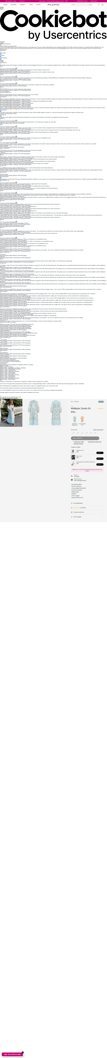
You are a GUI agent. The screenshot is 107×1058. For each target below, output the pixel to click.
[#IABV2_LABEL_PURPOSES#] (7, 370)
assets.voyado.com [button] (4, 149)
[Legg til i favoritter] (102, 438)
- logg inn (82, 1)
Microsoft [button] (2, 201)
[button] (53, 92)
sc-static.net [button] (3, 166)
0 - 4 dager (11, 1)
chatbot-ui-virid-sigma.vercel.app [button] (8, 323)
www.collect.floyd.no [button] (5, 307)
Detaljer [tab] (2, 42)
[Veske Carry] (73, 457)
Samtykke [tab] (2, 41)
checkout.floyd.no (4, 362)
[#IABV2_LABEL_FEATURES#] (7, 373)
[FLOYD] (53, 4)
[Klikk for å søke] (90, 4)
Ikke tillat (2, 398)
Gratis (22, 1)
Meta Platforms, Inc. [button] (5, 181)
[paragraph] (53, 388)
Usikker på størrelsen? (98, 429)
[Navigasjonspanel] (72, 433)
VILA (72, 406)
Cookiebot (30, 364)
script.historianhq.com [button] (5, 338)
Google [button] (1, 75)
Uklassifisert (3, 320)
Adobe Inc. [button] (2, 119)
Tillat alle (16, 398)
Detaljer (2, 60)
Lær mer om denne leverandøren (8, 68)
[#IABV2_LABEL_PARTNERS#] (7, 377)
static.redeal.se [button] (3, 292)
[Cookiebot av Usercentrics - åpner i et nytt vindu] (53, 40)
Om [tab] (1, 45)
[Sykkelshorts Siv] (73, 451)
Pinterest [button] (2, 81)
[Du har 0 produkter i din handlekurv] (102, 4)
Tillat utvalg (7, 398)
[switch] (0, 54)
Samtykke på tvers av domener (8, 359)
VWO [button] (1, 141)
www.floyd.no (3, 363)
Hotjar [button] (1, 125)
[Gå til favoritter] (98, 4)
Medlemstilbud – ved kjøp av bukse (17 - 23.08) (53, 1)
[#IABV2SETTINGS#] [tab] (5, 43)
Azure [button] (1, 67)
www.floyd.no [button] (3, 97)
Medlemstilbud (94, 1)
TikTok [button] (1, 135)
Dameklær (76, 401)
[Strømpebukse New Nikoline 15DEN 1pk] (73, 463)
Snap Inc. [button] (2, 228)
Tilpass (11, 398)
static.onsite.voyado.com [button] (6, 287)
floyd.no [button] (2, 87)
